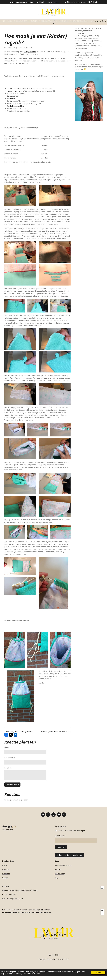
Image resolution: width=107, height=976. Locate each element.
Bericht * (7, 768)
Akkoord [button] (98, 973)
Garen (9, 101)
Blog (56, 878)
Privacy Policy (60, 874)
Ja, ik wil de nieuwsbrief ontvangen (71, 830)
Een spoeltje (12, 103)
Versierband (12, 93)
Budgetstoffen (30, 51)
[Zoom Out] (102, 913)
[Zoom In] (102, 910)
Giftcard (58, 869)
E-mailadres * (9, 757)
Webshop (6, 874)
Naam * (7, 747)
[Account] (97, 21)
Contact (5, 878)
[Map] (80, 900)
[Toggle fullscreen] (102, 887)
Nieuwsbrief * (60, 826)
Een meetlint (12, 98)
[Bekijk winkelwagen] (53, 23)
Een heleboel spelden (15, 106)
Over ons (5, 869)
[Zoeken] (102, 21)
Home (4, 865)
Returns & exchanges (63, 865)
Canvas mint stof (13, 88)
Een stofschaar (13, 96)
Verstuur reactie (12, 785)
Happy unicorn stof (14, 91)
